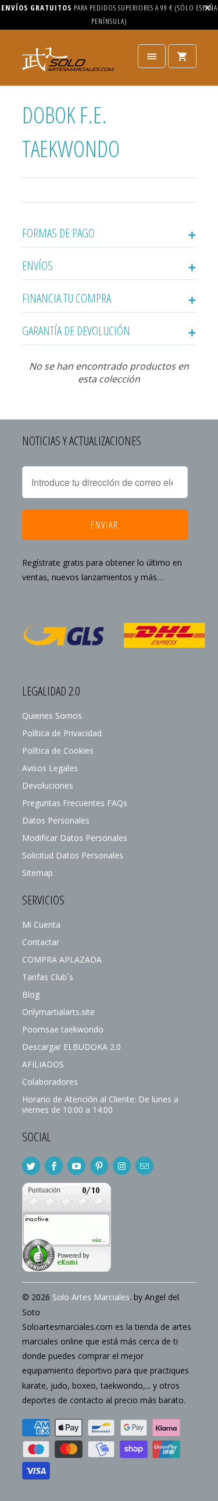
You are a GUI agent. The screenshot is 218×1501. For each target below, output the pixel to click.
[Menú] (152, 56)
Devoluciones (47, 785)
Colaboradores (50, 1081)
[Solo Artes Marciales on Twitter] (31, 1165)
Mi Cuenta (41, 924)
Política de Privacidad (62, 733)
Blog (31, 994)
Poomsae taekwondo (62, 1029)
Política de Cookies (58, 750)
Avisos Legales (50, 767)
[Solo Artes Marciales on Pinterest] (99, 1165)
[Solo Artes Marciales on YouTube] (76, 1165)
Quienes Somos (52, 715)
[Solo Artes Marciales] (68, 62)
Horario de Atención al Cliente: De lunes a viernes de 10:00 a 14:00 (100, 1104)
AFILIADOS (43, 1064)
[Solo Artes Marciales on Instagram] (122, 1165)
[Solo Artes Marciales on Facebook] (54, 1165)
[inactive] (66, 1268)
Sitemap (37, 872)
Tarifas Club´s (47, 976)
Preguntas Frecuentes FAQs (74, 802)
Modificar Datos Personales (74, 837)
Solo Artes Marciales (91, 1297)
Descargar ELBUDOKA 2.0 (71, 1046)
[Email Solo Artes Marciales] (144, 1165)
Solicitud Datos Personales (72, 855)
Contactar (40, 942)
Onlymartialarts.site (58, 1011)
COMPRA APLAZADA (62, 959)
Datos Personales (56, 820)
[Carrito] (182, 56)
